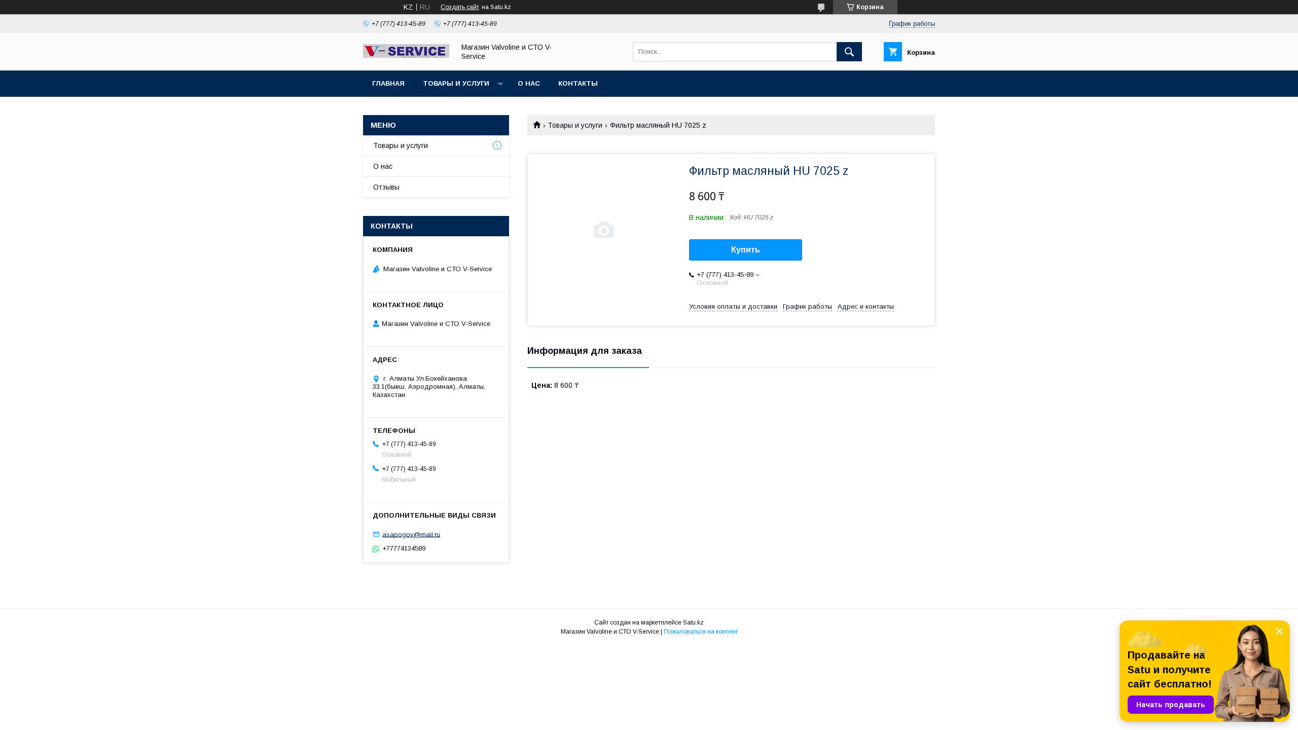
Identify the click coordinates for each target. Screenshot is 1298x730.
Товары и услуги (456, 83)
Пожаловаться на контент (701, 631)
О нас (529, 83)
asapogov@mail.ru (411, 534)
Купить (745, 249)
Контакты (578, 83)
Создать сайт (460, 7)
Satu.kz (693, 622)
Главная (388, 83)
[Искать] (849, 51)
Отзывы (386, 187)
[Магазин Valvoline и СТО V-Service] (406, 55)
